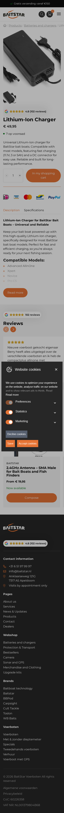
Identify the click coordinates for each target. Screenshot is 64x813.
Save (10, 443)
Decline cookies (16, 434)
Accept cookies (28, 443)
